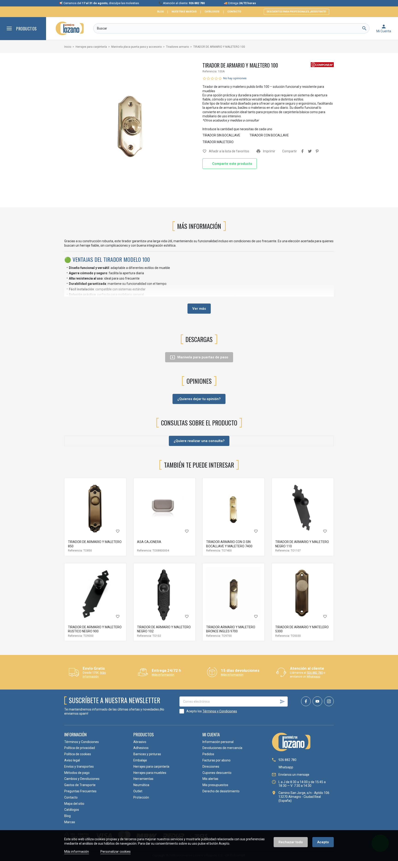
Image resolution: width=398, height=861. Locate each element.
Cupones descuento (216, 773)
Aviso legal (72, 760)
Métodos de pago (77, 773)
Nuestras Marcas (184, 11)
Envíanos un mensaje (293, 774)
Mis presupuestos (215, 785)
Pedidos (208, 754)
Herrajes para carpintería (151, 766)
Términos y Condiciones (219, 711)
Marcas (69, 822)
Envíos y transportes (79, 766)
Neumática (141, 785)
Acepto (323, 842)
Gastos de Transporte (80, 785)
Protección (141, 797)
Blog (160, 11)
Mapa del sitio (74, 803)
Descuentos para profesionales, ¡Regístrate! (296, 11)
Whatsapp (313, 676)
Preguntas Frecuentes (80, 791)
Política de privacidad (79, 748)
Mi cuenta (211, 734)
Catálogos (212, 11)
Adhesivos (141, 748)
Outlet (137, 791)
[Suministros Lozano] (69, 28)
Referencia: (209, 71)
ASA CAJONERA (149, 542)
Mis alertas (210, 779)
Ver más (199, 309)
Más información (94, 674)
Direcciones (210, 766)
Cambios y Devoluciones (82, 779)
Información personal (218, 742)
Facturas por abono (216, 760)
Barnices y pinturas (147, 754)
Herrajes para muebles (149, 773)
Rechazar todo (290, 842)
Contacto (234, 11)
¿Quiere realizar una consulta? (199, 441)
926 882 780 (315, 672)
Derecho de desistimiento (221, 791)
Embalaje (140, 760)
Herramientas (143, 779)
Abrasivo (139, 742)
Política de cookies (77, 754)
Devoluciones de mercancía (222, 748)
